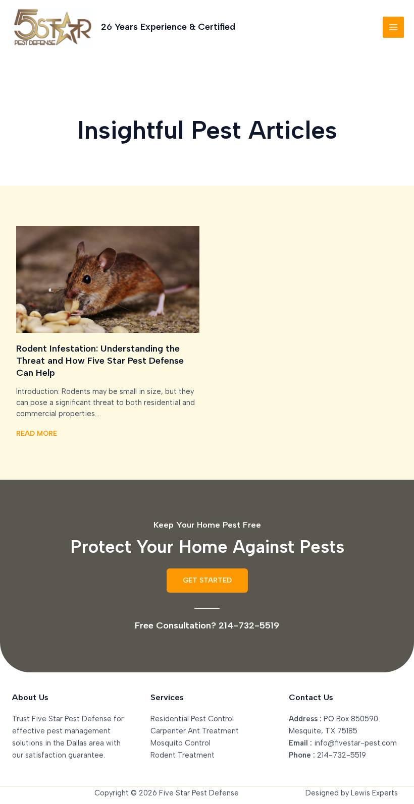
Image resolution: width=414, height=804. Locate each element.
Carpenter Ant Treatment (194, 730)
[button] (207, 580)
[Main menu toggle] (393, 27)
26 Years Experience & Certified (168, 26)
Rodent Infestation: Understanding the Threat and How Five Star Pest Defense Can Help (100, 360)
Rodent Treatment (182, 755)
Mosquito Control (180, 743)
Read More (36, 433)
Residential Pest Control (192, 718)
